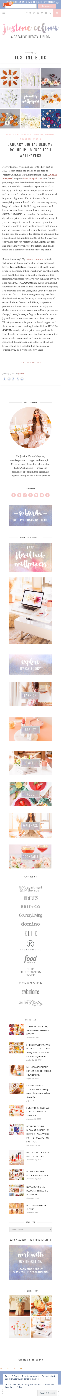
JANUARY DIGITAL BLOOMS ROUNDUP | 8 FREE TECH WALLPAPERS (30, 149)
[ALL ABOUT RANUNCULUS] (19, 1328)
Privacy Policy (16, 1387)
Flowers (38, 134)
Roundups (26, 139)
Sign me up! (47, 6)
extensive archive (35, 259)
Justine (21, 373)
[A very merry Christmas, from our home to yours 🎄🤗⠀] (21, 1368)
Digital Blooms (24, 134)
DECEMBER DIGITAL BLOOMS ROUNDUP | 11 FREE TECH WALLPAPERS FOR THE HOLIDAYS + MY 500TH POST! (37, 1134)
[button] (30, 4)
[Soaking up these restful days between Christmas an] (14, 1368)
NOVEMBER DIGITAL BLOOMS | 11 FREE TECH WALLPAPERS (37, 1190)
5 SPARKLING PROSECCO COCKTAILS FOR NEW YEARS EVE (38, 1111)
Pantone (49, 134)
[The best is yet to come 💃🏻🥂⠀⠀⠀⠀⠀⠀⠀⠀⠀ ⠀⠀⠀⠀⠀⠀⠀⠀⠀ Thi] (1, 1368)
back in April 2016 (32, 178)
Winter (37, 139)
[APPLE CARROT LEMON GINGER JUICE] (41, 1306)
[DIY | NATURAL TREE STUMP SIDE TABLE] (19, 1306)
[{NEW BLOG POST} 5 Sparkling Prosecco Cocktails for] (7, 1368)
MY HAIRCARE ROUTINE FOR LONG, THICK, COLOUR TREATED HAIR (38, 1071)
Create (10, 134)
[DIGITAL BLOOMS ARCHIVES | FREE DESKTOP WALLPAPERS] (41, 1328)
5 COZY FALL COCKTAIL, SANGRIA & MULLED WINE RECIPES (38, 1030)
